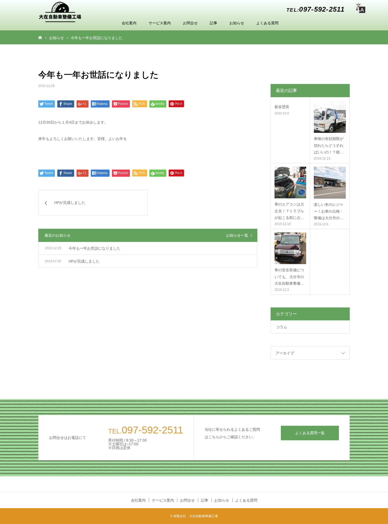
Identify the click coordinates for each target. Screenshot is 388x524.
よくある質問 (267, 23)
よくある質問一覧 (310, 433)
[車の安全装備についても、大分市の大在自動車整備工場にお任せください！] (290, 248)
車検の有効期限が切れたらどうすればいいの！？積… (328, 145)
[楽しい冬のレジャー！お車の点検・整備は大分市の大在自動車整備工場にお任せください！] (330, 183)
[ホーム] (40, 37)
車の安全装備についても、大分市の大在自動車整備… (289, 276)
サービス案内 (160, 23)
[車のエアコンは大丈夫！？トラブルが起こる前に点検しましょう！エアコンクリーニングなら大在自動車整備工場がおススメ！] (290, 182)
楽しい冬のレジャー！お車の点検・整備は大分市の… (328, 211)
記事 (213, 23)
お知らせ (236, 23)
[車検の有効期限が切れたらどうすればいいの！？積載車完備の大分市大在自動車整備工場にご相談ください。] (330, 117)
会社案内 (129, 23)
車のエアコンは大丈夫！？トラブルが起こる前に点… (289, 210)
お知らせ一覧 (237, 235)
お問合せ (190, 23)
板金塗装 (282, 107)
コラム (281, 327)
